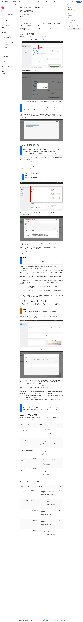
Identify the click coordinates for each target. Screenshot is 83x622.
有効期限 (34, 268)
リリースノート (4, 20)
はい (70, 10)
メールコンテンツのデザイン (6, 30)
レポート (3, 61)
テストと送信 (4, 32)
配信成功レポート (72, 22)
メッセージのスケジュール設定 (7, 39)
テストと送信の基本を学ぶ (8, 35)
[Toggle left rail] (15, 4)
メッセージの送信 (71, 17)
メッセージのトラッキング (27, 251)
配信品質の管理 (5, 56)
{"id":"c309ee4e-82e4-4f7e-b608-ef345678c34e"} (32, 18)
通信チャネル (4, 27)
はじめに (3, 22)
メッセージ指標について (72, 20)
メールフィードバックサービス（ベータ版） (75, 26)
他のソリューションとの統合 (6, 63)
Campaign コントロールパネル (8, 76)
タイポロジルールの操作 (6, 58)
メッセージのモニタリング (7, 53)
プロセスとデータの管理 (6, 66)
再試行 (61, 282)
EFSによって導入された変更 (74, 28)
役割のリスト (59, 28)
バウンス (51, 272)
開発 (3, 68)
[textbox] (8, 11)
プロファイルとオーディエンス (7, 25)
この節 (45, 109)
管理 (3, 71)
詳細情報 (56, 153)
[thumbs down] (47, 620)
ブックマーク (71, 13)
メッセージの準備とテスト (7, 37)
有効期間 (42, 393)
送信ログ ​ (30, 272)
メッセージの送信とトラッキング (8, 42)
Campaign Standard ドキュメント (40, 7)
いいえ (74, 10)
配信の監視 (24, 253)
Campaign (29, 7)
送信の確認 (6, 44)
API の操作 (3, 73)
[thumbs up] (44, 620)
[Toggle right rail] (67, 4)
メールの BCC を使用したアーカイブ (9, 50)
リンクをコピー (78, 13)
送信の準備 (28, 25)
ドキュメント (23, 7)
